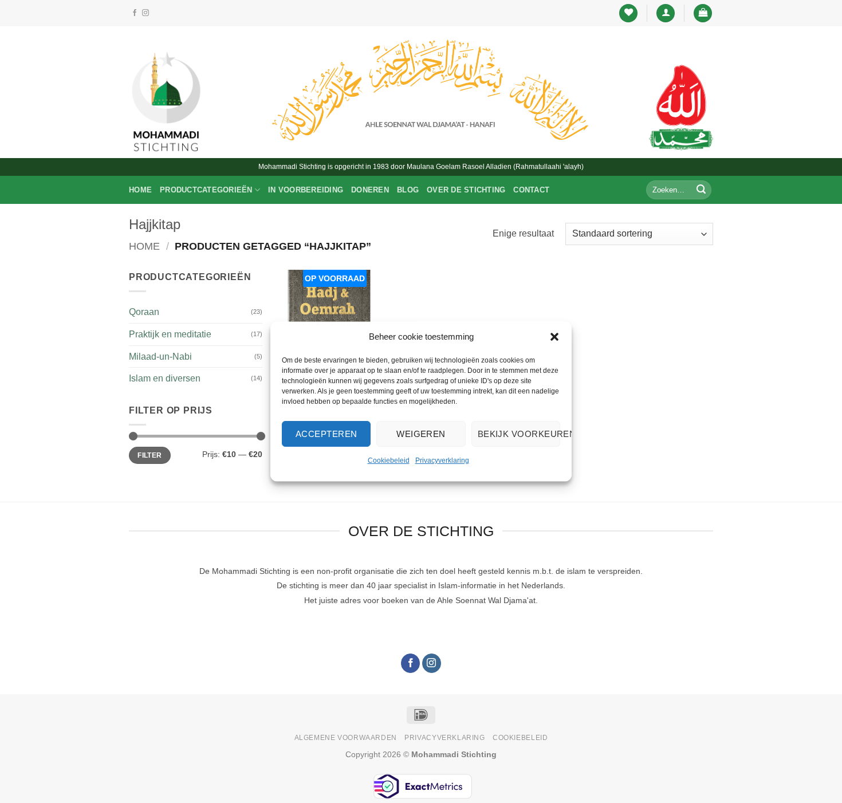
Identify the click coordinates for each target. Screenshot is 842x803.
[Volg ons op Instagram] (145, 13)
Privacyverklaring (442, 460)
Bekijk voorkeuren (519, 434)
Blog (408, 190)
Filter (149, 455)
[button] (554, 337)
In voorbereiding (305, 190)
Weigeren (421, 434)
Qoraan (144, 312)
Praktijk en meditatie (170, 334)
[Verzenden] (701, 190)
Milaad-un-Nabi (160, 356)
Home (140, 190)
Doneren (370, 190)
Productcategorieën (206, 190)
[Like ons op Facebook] (134, 13)
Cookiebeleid (389, 460)
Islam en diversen (164, 378)
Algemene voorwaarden (345, 738)
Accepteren (326, 434)
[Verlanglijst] (628, 13)
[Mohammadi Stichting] (166, 101)
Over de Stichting (466, 190)
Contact (531, 190)
